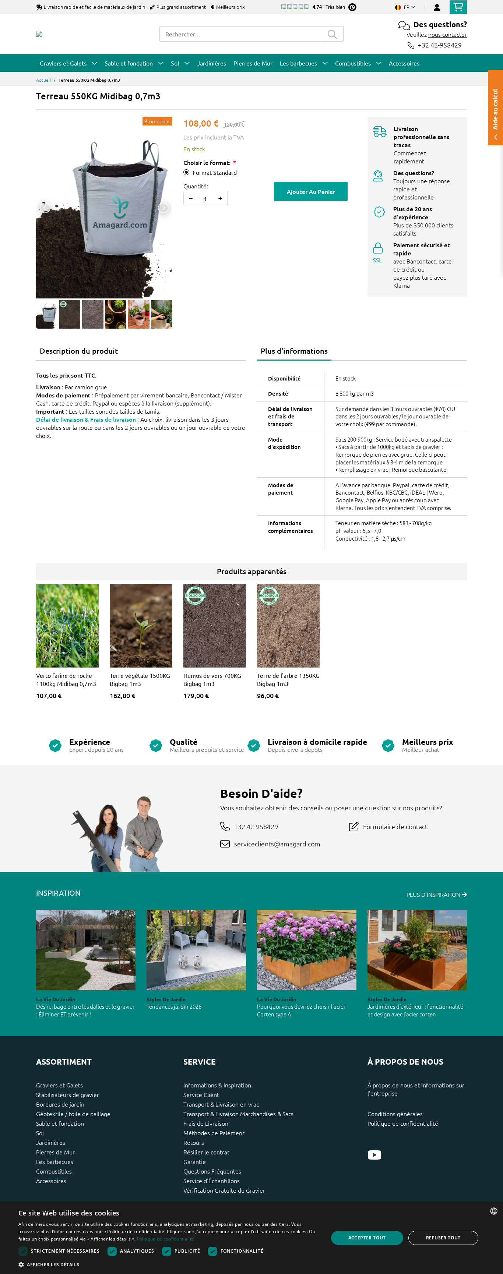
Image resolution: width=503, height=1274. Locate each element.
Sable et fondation (60, 1123)
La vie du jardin (55, 999)
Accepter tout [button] (367, 1238)
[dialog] (251, 1238)
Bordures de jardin (60, 1104)
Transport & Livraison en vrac (221, 1104)
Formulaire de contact (395, 826)
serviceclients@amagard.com (277, 843)
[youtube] (374, 1154)
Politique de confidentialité (402, 1123)
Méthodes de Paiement (214, 1133)
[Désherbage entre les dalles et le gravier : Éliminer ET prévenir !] (86, 950)
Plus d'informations (294, 350)
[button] (168, 1264)
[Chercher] (332, 34)
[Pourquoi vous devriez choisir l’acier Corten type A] (306, 950)
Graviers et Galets (59, 1085)
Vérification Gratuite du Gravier (224, 1190)
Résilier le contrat (206, 1152)
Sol (40, 1133)
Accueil (43, 80)
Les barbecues (54, 1161)
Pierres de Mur (55, 1152)
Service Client (201, 1094)
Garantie (194, 1161)
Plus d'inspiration (434, 894)
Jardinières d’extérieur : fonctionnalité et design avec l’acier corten (415, 1010)
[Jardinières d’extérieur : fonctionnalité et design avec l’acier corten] (417, 950)
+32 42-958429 (440, 45)
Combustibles (54, 1171)
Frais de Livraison (205, 1123)
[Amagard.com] (39, 34)
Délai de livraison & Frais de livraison (86, 419)
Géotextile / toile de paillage (73, 1114)
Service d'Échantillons (211, 1180)
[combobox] (240, 34)
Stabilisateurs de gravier (67, 1094)
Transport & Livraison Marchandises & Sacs (238, 1114)
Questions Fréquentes (212, 1171)
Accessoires (51, 1180)
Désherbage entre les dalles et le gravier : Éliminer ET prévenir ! (85, 1010)
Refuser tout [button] (443, 1238)
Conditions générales (395, 1114)
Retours (193, 1142)
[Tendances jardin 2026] (196, 950)
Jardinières (50, 1142)
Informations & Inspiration (217, 1085)
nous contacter (447, 34)
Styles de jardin (166, 999)
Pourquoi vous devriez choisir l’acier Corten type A (301, 1010)
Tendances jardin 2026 (174, 1006)
